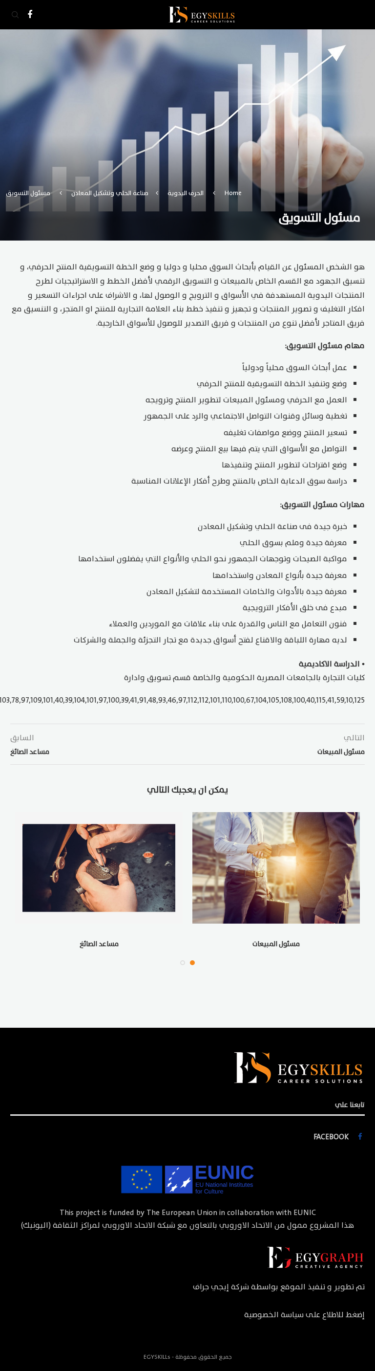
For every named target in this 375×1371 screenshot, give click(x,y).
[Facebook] (29, 14)
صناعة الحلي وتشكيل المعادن (109, 193)
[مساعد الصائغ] (99, 868)
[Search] (15, 14)
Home (233, 193)
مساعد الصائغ (99, 944)
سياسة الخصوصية (274, 1314)
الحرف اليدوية (185, 193)
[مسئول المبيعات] (276, 868)
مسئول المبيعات (276, 944)
